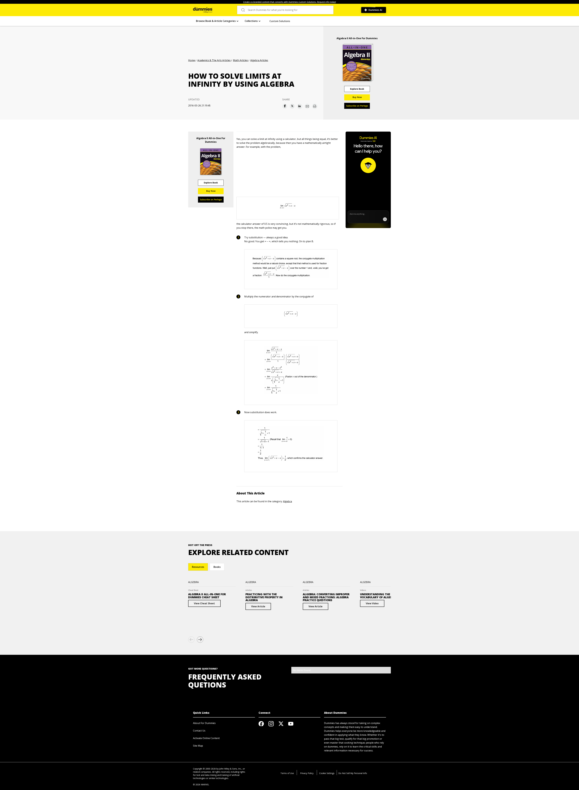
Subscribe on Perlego (357, 105)
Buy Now (357, 97)
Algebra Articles (259, 60)
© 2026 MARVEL (201, 784)
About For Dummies (204, 723)
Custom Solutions (279, 21)
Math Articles (240, 60)
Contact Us (199, 730)
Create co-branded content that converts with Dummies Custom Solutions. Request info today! (289, 1)
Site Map (198, 745)
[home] (202, 10)
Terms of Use (287, 773)
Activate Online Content (206, 738)
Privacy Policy (306, 773)
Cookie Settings (326, 773)
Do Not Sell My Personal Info (352, 773)
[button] (217, 21)
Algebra (287, 501)
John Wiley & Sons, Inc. (230, 768)
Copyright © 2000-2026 (204, 768)
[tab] (198, 567)
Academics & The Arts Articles (214, 60)
